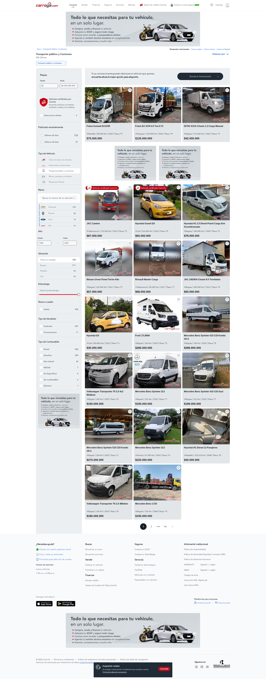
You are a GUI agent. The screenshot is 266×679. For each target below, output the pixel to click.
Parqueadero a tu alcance (146, 580)
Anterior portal (204, 603)
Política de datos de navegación (134, 659)
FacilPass (138, 570)
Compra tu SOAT (142, 549)
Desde (42, 80)
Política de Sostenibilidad (195, 549)
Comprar (73, 5)
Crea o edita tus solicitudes (51, 554)
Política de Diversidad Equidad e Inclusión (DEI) (204, 554)
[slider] (79, 294)
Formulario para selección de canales (55, 559)
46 (165, 526)
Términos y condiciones (64, 659)
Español (204, 564)
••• (158, 526)
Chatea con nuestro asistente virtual (55, 549)
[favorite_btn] (130, 90)
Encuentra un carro (93, 549)
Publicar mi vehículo (94, 565)
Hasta (62, 80)
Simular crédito (92, 580)
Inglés (212, 564)
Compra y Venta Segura (145, 565)
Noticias (131, 5)
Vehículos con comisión (145, 575)
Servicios (120, 5)
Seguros (108, 5)
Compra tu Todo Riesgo (145, 554)
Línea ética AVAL (191, 585)
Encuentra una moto (94, 554)
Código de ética (191, 575)
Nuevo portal (224, 603)
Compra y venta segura (186, 5)
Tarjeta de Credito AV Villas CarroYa (101, 585)
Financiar (96, 5)
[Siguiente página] (172, 526)
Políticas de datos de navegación (115, 672)
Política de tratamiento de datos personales (97, 659)
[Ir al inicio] (47, 4)
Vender (84, 5)
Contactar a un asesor (94, 570)
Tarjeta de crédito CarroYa (155, 5)
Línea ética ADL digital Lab (195, 580)
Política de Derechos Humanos (197, 559)
